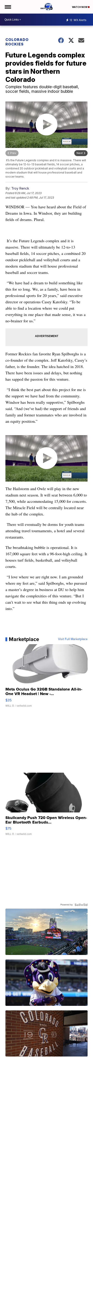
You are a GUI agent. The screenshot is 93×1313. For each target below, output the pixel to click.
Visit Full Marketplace (73, 639)
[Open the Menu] (7, 6)
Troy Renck (20, 188)
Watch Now (80, 7)
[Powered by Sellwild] (81, 904)
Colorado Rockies (17, 41)
